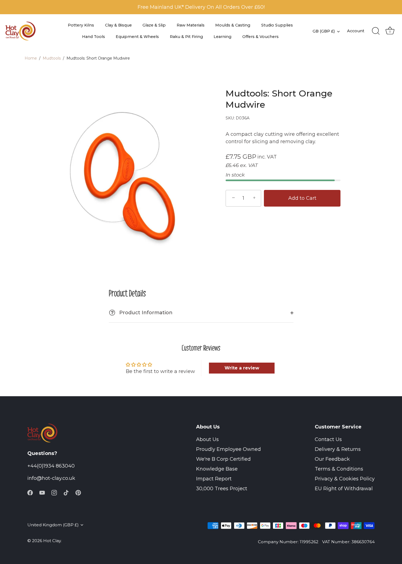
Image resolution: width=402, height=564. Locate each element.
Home (31, 58)
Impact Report (214, 479)
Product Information (142, 313)
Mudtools (52, 58)
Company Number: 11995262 (288, 541)
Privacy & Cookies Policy (345, 479)
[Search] (376, 31)
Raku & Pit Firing (186, 36)
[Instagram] (54, 492)
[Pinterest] (78, 492)
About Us (207, 439)
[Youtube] (42, 492)
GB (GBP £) (324, 31)
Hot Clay (52, 540)
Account (355, 30)
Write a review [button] (242, 368)
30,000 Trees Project (221, 489)
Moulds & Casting (232, 25)
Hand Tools (93, 36)
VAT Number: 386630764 (348, 541)
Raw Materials (191, 25)
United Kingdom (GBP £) (53, 524)
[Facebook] (30, 492)
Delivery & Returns (338, 449)
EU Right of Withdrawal (344, 489)
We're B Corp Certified (223, 459)
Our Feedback (332, 459)
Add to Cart (302, 198)
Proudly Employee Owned (228, 449)
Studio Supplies (277, 25)
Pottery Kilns (81, 25)
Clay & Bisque (118, 25)
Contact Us (328, 439)
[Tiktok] (66, 492)
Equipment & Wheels (137, 36)
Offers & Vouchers (260, 36)
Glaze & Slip (154, 25)
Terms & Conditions (339, 469)
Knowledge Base (217, 469)
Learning (222, 36)
